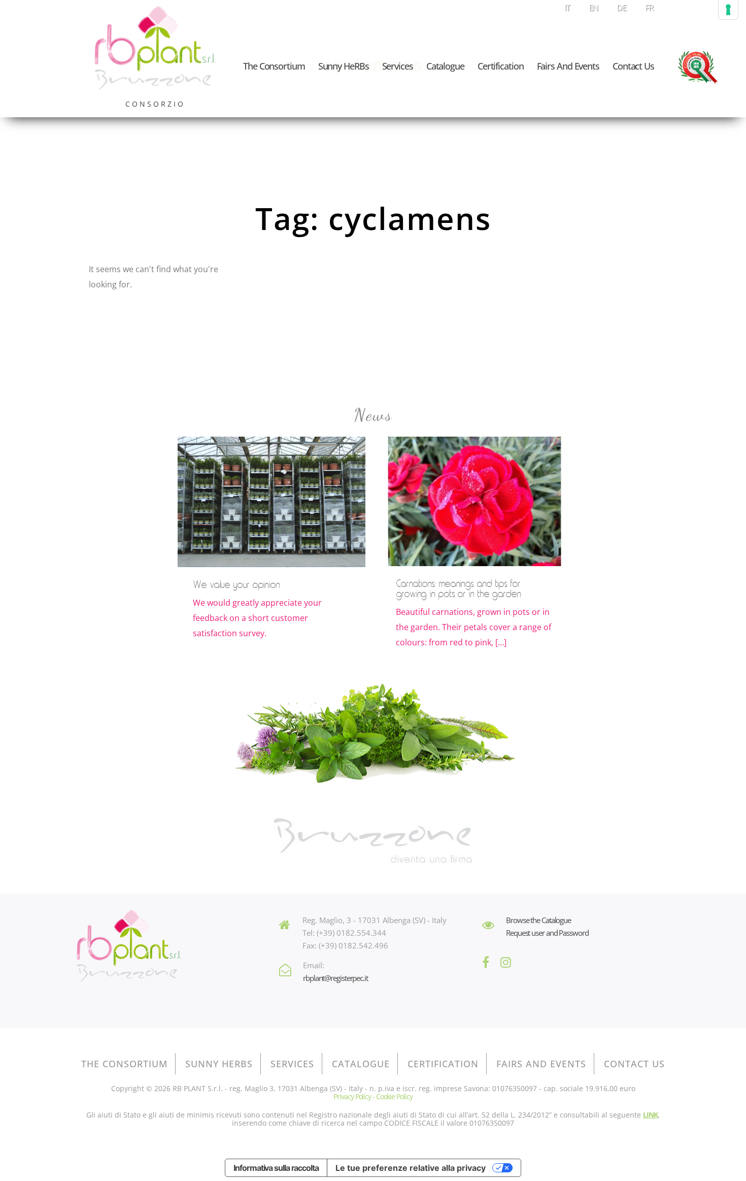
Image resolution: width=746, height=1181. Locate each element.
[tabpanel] (271, 550)
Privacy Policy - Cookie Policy (372, 1096)
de (621, 7)
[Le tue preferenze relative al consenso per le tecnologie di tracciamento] (728, 9)
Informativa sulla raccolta (275, 1168)
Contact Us (633, 66)
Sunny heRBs (343, 66)
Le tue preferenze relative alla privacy (410, 1168)
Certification (501, 66)
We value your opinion (236, 585)
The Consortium (274, 66)
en (593, 7)
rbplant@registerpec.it (335, 978)
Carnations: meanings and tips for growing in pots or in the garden (458, 589)
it (567, 7)
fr (649, 7)
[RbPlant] (128, 947)
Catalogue (445, 66)
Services (397, 66)
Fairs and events (568, 66)
